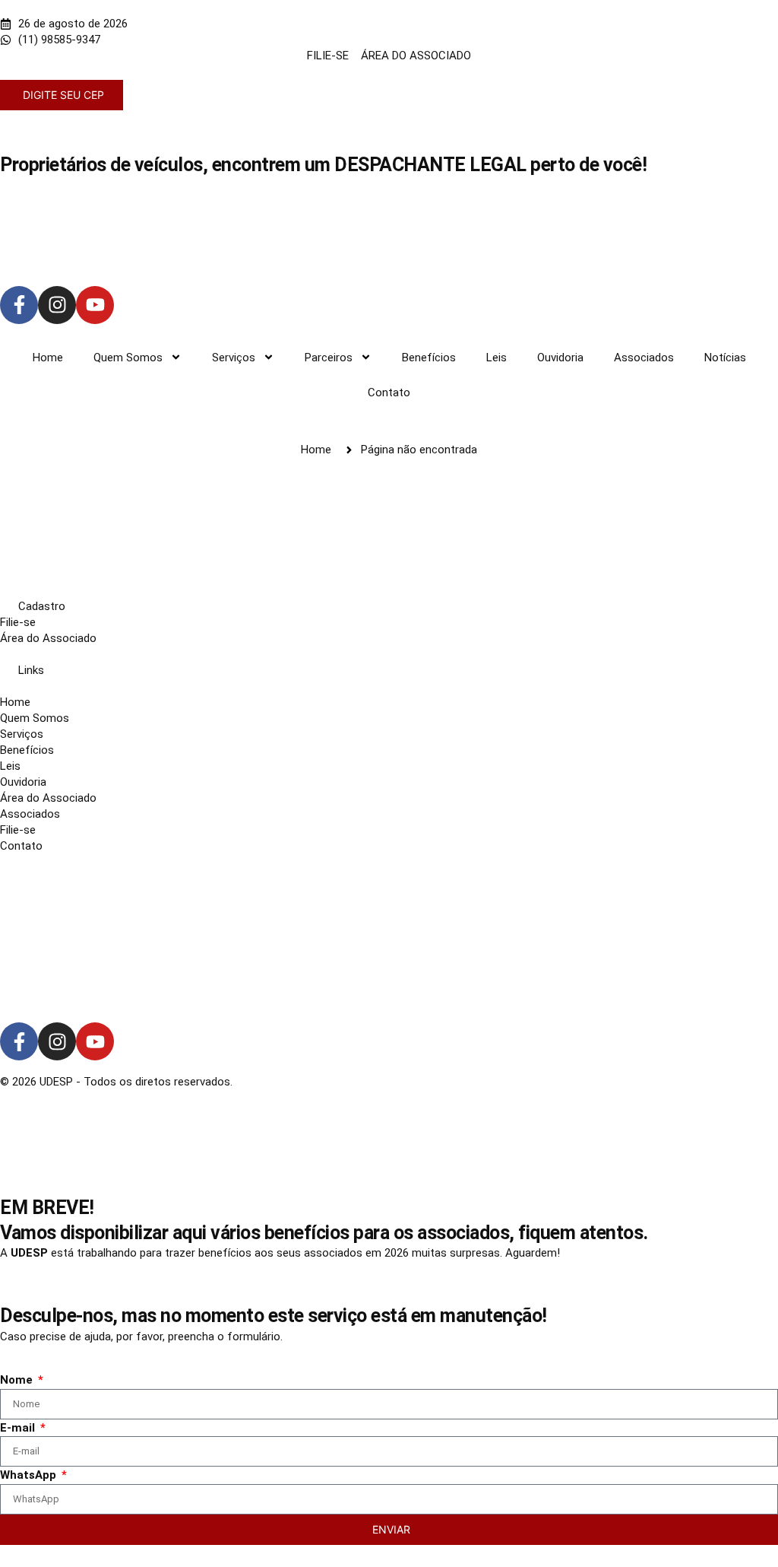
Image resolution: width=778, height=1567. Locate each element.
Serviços (233, 357)
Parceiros (329, 357)
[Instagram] (57, 305)
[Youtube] (95, 305)
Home (48, 357)
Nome (18, 1380)
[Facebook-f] (19, 305)
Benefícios (429, 357)
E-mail (19, 1428)
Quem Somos (128, 357)
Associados (644, 357)
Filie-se (18, 622)
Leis (496, 357)
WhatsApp (29, 1475)
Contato (389, 392)
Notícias (725, 357)
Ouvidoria (560, 357)
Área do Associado (48, 638)
